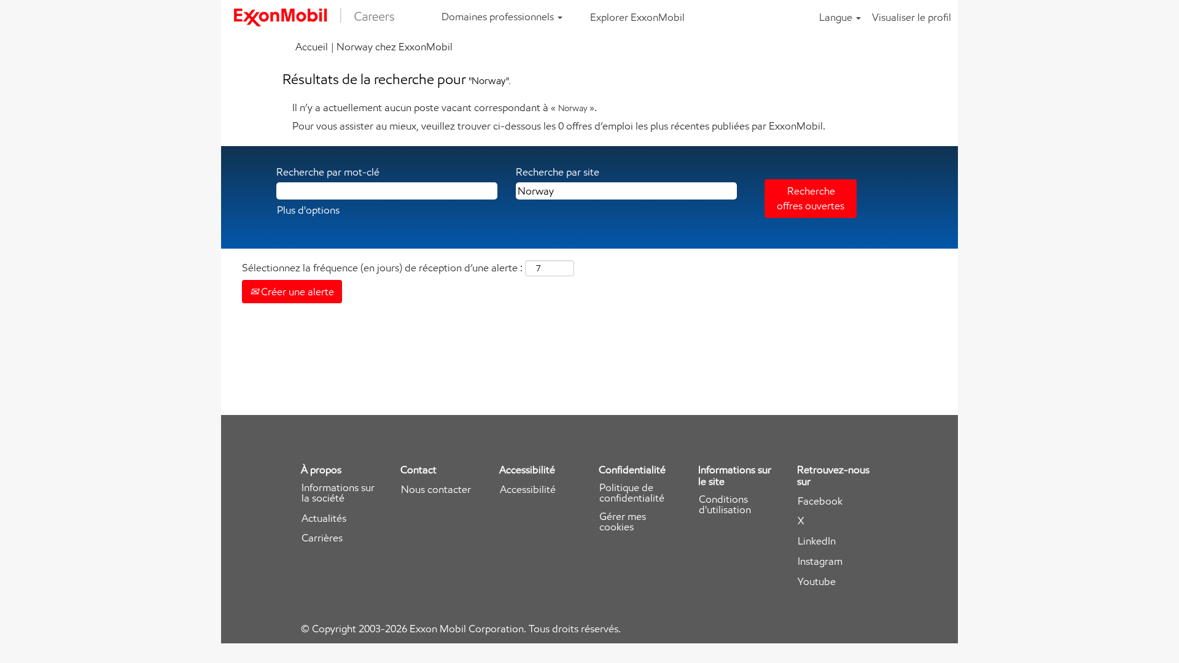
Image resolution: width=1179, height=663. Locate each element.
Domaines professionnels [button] (499, 16)
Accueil (311, 47)
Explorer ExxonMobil (637, 17)
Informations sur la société (338, 493)
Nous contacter (436, 489)
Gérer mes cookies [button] (622, 522)
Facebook (820, 501)
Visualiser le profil (911, 17)
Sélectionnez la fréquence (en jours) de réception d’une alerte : (382, 268)
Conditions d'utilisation (725, 505)
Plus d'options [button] (308, 210)
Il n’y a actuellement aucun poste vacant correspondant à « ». (444, 107)
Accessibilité (528, 489)
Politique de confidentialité (631, 493)
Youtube (817, 581)
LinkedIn (817, 541)
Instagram (820, 561)
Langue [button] (837, 17)
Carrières (322, 538)
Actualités (324, 518)
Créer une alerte (296, 291)
